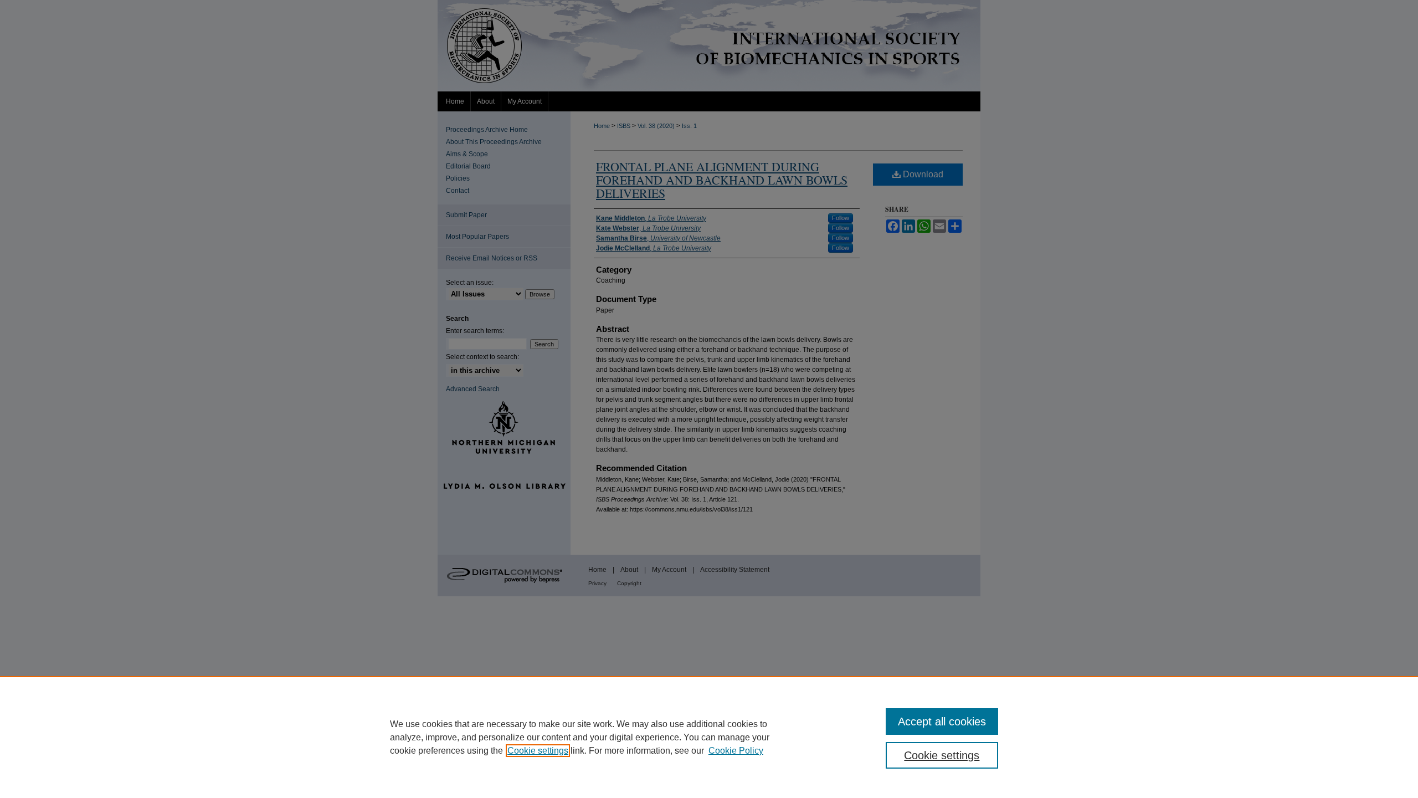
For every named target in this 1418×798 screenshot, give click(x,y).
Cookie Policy (735, 750)
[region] (709, 737)
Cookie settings (537, 750)
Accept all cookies (942, 721)
